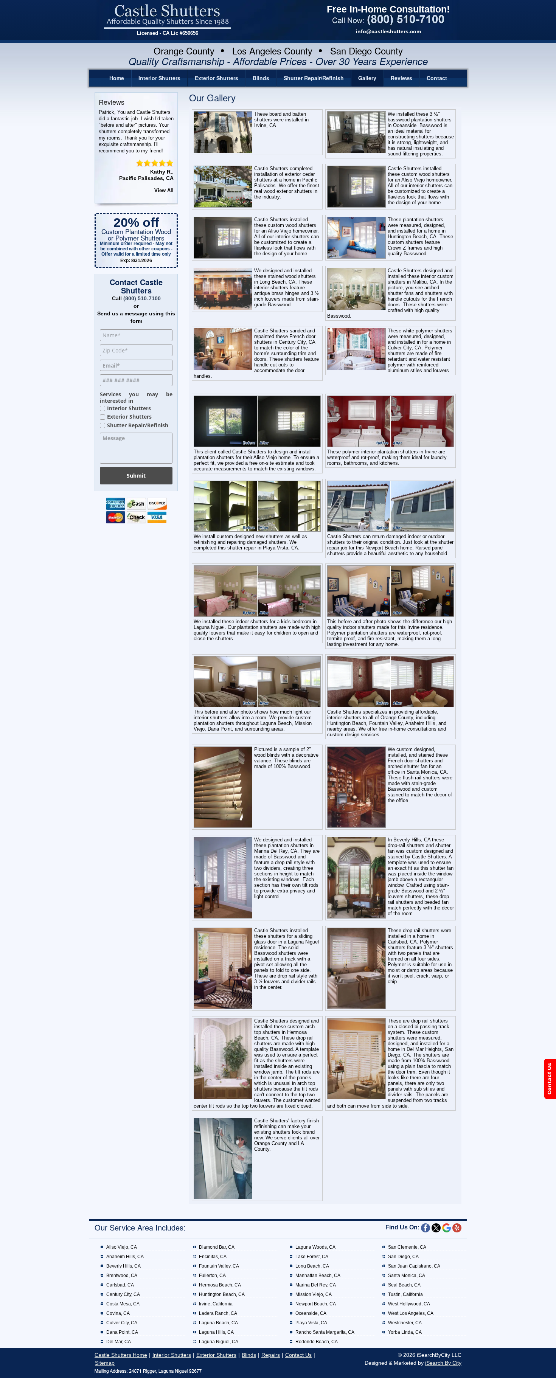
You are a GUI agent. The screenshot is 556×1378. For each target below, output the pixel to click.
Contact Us (298, 1355)
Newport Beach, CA (315, 1304)
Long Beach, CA (312, 1266)
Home (116, 78)
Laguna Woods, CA (315, 1247)
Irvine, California (216, 1304)
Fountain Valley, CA (219, 1266)
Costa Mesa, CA (123, 1304)
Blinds (261, 78)
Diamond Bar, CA (217, 1247)
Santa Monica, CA (406, 1275)
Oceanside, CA (310, 1313)
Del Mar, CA (118, 1341)
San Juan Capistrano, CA (414, 1266)
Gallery (367, 78)
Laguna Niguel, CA (218, 1341)
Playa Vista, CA (311, 1322)
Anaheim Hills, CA (125, 1256)
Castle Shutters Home (121, 1355)
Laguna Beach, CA (218, 1322)
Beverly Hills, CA (123, 1266)
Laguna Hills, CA (216, 1332)
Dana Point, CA (122, 1332)
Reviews (401, 78)
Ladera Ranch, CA (218, 1313)
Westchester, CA (405, 1322)
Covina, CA (118, 1313)
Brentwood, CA (121, 1275)
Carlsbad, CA (120, 1285)
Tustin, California (405, 1294)
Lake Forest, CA (311, 1256)
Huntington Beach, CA (222, 1294)
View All (164, 190)
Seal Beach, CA (404, 1285)
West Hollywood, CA (409, 1304)
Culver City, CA (121, 1322)
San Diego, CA (403, 1256)
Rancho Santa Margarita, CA (324, 1332)
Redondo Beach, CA (316, 1341)
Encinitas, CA (213, 1256)
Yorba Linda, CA (405, 1332)
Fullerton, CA (212, 1275)
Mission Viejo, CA (313, 1294)
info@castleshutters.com (388, 31)
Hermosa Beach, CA (220, 1285)
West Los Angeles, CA (410, 1313)
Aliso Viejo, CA (121, 1247)
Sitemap (105, 1363)
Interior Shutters (159, 78)
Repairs (270, 1355)
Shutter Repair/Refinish (314, 78)
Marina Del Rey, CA (315, 1285)
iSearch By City (443, 1363)
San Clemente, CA (407, 1247)
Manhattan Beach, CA (317, 1275)
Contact (437, 78)
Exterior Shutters (216, 78)
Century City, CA (123, 1294)
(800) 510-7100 (142, 298)
